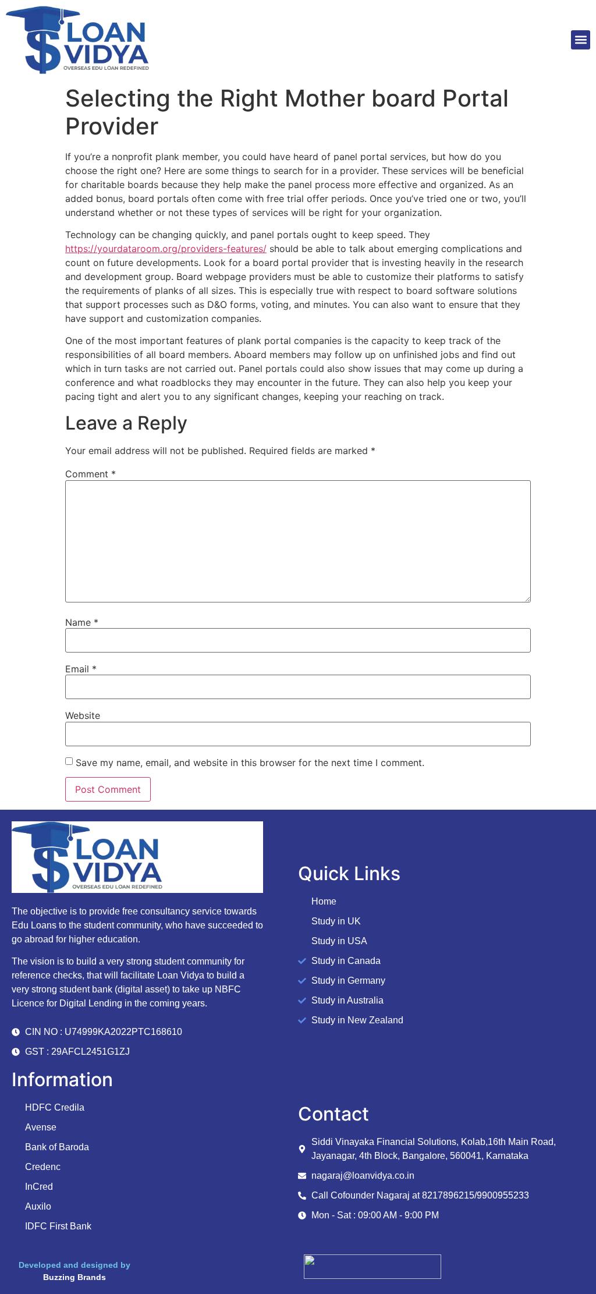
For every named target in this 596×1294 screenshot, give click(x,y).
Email (81, 668)
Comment (90, 473)
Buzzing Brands (74, 1277)
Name (81, 622)
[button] (580, 39)
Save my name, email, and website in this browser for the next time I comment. (250, 762)
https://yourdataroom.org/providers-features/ (166, 248)
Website (82, 715)
